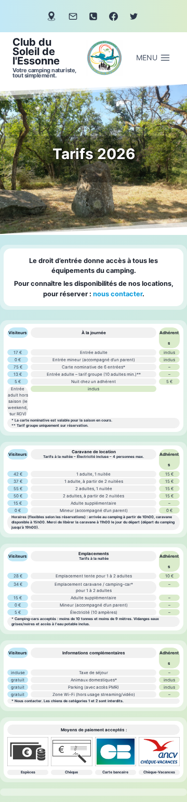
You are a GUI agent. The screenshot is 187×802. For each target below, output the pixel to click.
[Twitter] (134, 16)
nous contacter (117, 294)
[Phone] (93, 16)
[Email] (73, 16)
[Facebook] (114, 16)
